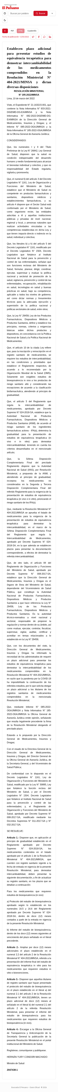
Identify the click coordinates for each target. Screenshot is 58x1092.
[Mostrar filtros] (52, 13)
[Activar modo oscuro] (4, 20)
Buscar (42, 13)
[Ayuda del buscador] (4, 13)
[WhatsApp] (44, 36)
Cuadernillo (31, 31)
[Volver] (5, 31)
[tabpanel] (29, 560)
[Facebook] (38, 36)
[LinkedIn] (50, 36)
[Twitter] (33, 36)
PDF (12, 31)
